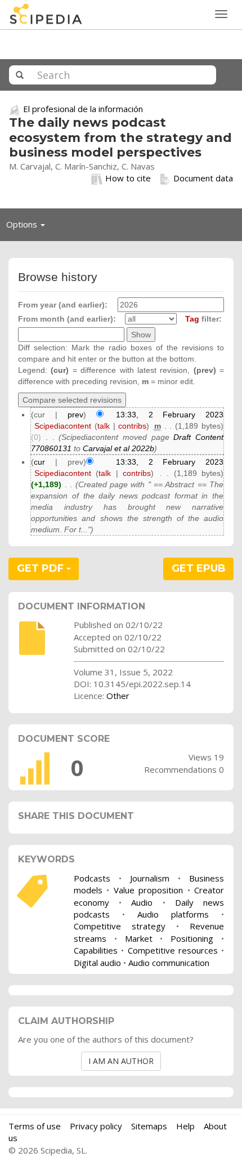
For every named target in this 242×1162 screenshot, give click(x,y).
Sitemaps (149, 1126)
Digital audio (97, 962)
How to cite (128, 178)
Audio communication (168, 962)
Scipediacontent (62, 425)
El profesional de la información (83, 108)
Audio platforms (173, 914)
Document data (203, 178)
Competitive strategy (119, 926)
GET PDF (41, 568)
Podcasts (92, 878)
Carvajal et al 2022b (118, 448)
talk (103, 425)
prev (75, 414)
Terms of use (34, 1126)
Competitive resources (173, 950)
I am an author (121, 1061)
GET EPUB (199, 568)
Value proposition (148, 890)
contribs (132, 425)
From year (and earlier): (62, 304)
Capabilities (96, 950)
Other (117, 695)
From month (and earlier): (67, 318)
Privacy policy (96, 1126)
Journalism (149, 878)
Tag (192, 318)
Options (28, 227)
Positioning (192, 938)
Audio (142, 902)
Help (185, 1126)
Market (139, 938)
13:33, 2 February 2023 (169, 414)
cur (39, 461)
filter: (203, 318)
